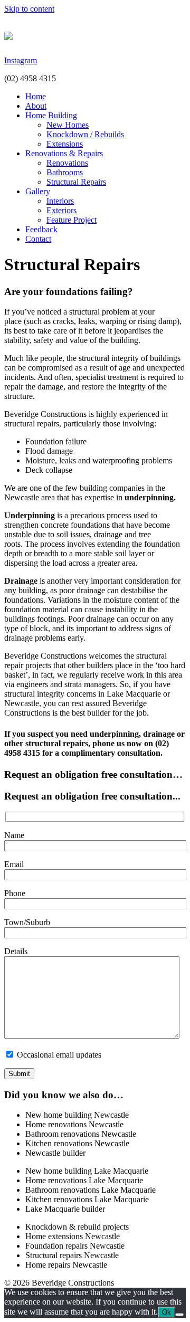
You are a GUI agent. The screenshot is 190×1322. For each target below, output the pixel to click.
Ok (166, 1312)
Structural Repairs (76, 181)
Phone (14, 893)
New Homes (67, 124)
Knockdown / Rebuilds (85, 134)
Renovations (67, 162)
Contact (38, 238)
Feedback (41, 229)
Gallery (37, 191)
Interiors (60, 200)
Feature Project (71, 219)
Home (35, 96)
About (35, 105)
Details (15, 951)
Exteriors (61, 210)
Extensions (64, 143)
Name (14, 835)
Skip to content (29, 8)
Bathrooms (64, 172)
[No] (179, 1314)
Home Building (51, 115)
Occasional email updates (58, 1054)
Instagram (20, 60)
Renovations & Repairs (64, 153)
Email (14, 864)
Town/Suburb (27, 922)
